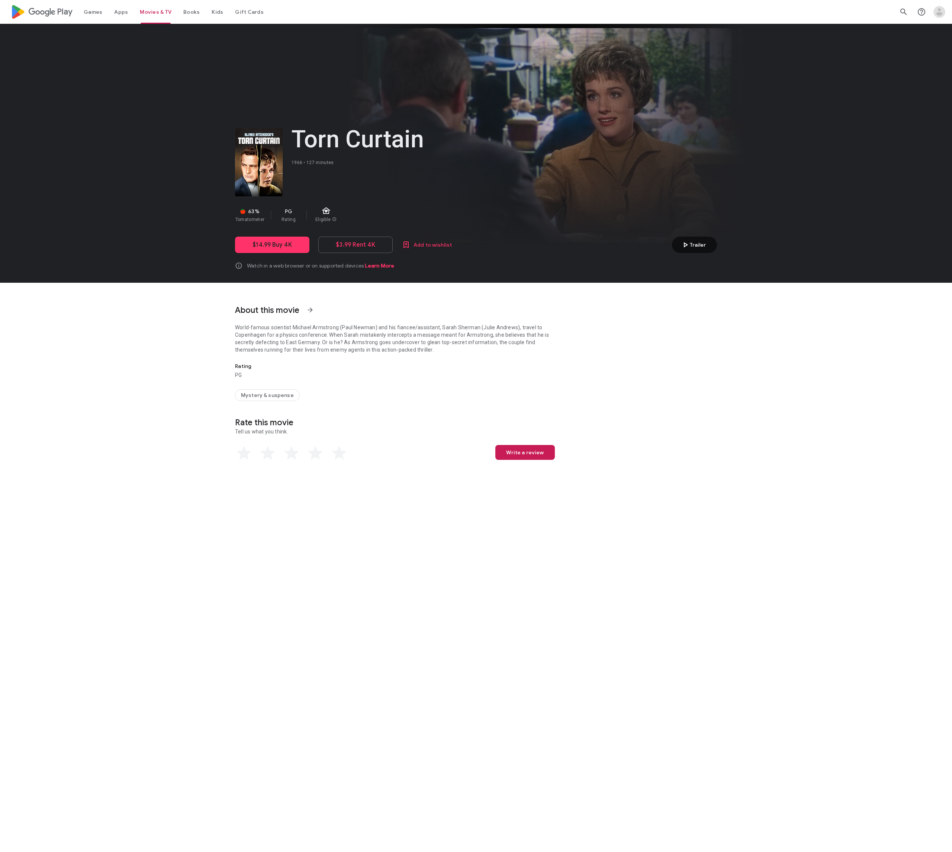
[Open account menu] (939, 12)
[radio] (244, 453)
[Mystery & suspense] (267, 395)
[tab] (93, 12)
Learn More (379, 265)
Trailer (693, 244)
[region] (367, 215)
